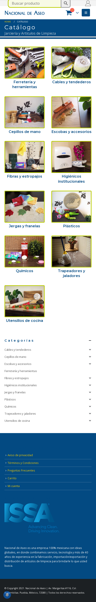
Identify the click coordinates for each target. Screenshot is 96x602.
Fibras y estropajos (16, 378)
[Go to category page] (24, 63)
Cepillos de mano (15, 357)
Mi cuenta (14, 486)
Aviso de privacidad (20, 455)
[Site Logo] (24, 12)
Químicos (10, 406)
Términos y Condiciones (23, 463)
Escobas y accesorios (17, 364)
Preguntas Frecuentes (21, 470)
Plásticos (10, 399)
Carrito (12, 478)
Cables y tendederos (17, 350)
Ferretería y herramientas (20, 371)
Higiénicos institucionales (20, 385)
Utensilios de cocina (17, 421)
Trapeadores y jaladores (20, 414)
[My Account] (88, 3)
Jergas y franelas (14, 392)
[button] (86, 12)
